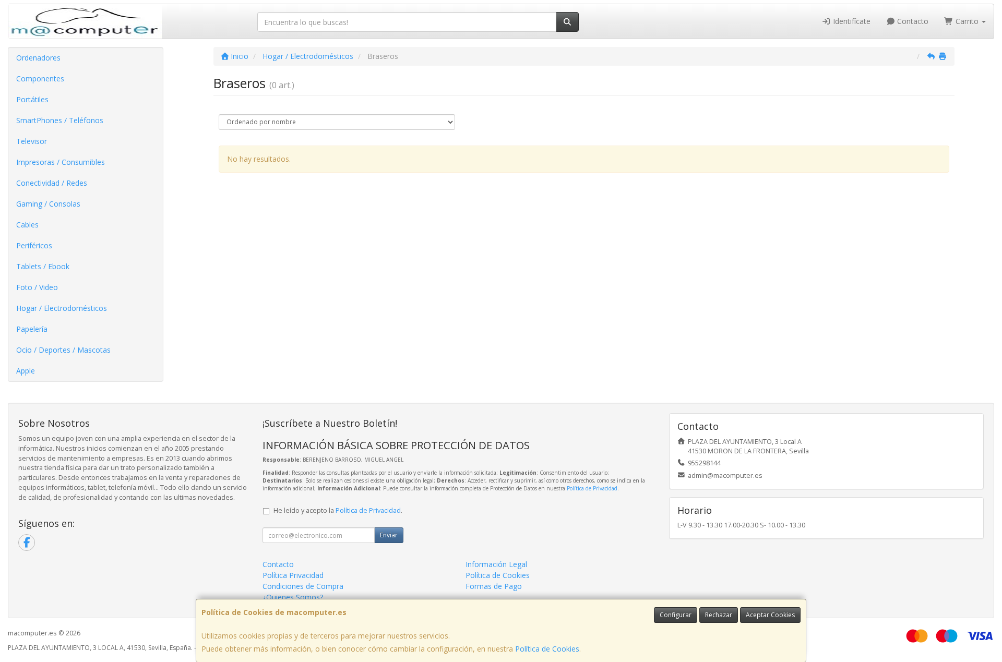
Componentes (40, 78)
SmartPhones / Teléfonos (59, 120)
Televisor (31, 141)
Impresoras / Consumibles (60, 162)
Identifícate (850, 21)
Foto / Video (37, 287)
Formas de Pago (494, 586)
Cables (27, 225)
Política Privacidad (293, 575)
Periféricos (34, 245)
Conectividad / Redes (51, 183)
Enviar (389, 535)
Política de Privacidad (592, 488)
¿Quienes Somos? (293, 597)
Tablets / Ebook (42, 266)
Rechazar (718, 614)
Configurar (675, 614)
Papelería (31, 329)
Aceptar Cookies (770, 614)
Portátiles (32, 99)
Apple (25, 371)
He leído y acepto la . (337, 510)
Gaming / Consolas (48, 204)
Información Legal (496, 564)
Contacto (911, 21)
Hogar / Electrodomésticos (61, 308)
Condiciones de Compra (303, 586)
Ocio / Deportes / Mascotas (63, 350)
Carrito (967, 21)
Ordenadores (38, 58)
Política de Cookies (547, 649)
